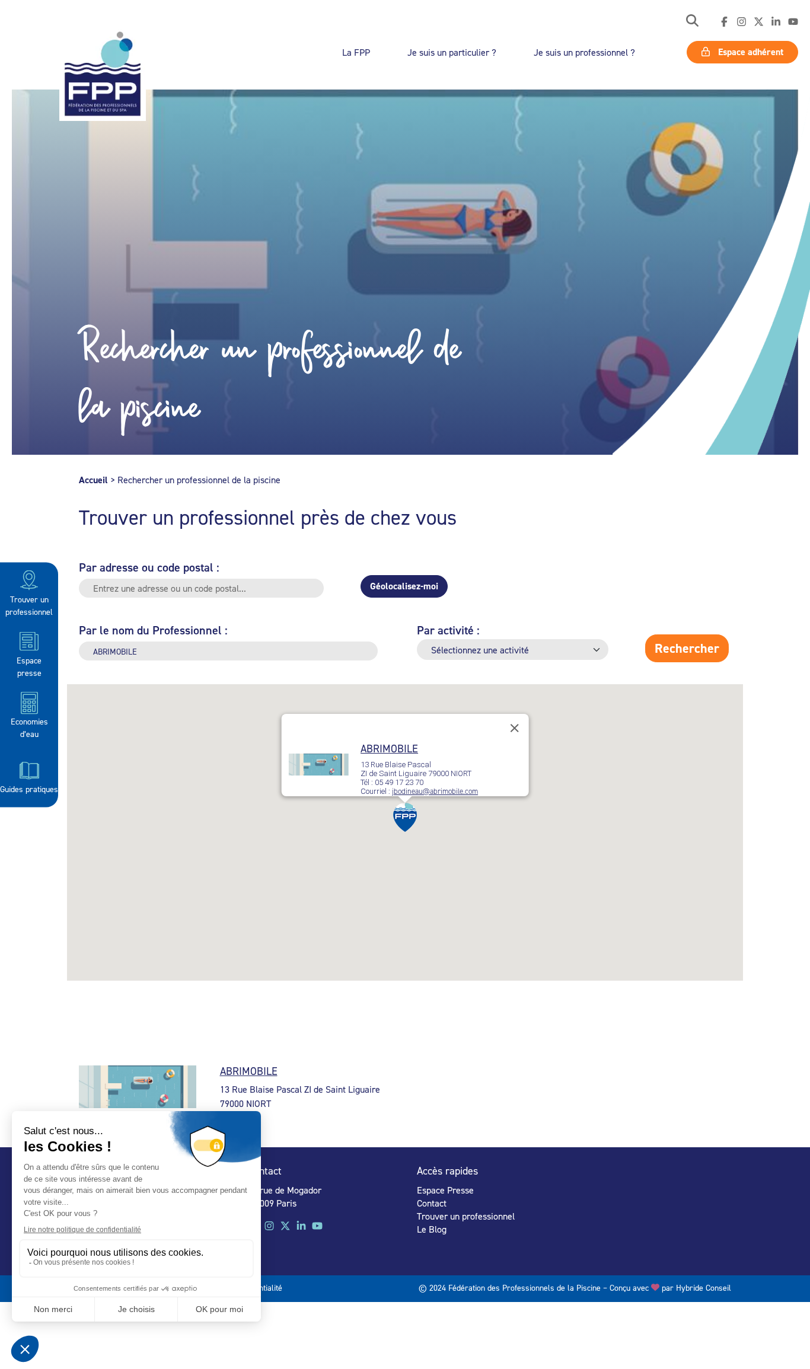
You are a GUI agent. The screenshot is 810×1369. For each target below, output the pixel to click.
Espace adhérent (749, 52)
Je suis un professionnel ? (584, 52)
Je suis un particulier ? (451, 52)
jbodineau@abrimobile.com (435, 791)
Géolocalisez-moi (404, 586)
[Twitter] (759, 22)
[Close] (514, 728)
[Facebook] (724, 22)
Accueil (93, 480)
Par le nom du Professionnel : (153, 630)
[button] (692, 21)
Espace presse (29, 666)
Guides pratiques (29, 788)
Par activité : (448, 630)
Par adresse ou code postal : (149, 567)
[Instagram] (741, 22)
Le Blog (432, 1229)
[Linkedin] (776, 22)
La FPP (356, 52)
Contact (432, 1203)
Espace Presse (445, 1190)
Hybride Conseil (703, 1287)
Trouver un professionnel (29, 604)
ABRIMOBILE (389, 748)
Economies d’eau (29, 727)
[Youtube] (793, 22)
